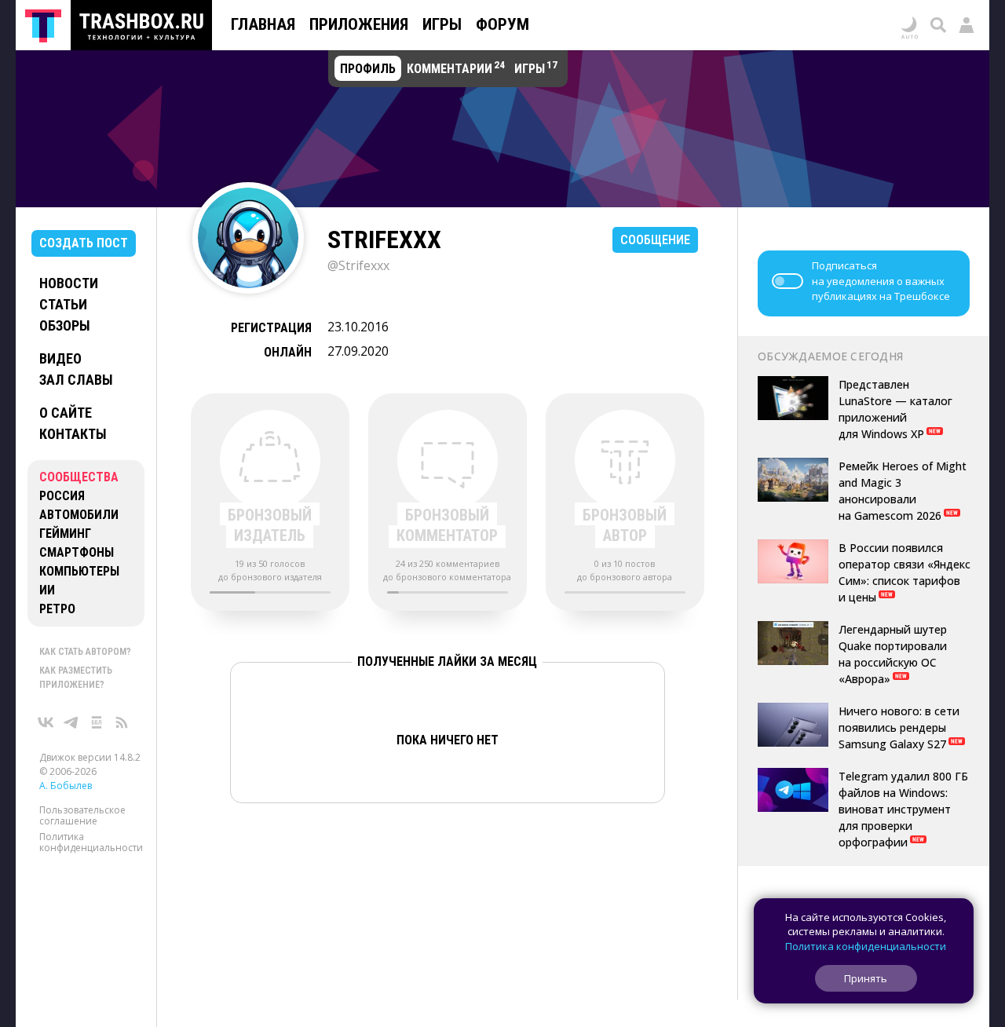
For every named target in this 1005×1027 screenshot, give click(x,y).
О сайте (65, 412)
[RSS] (121, 722)
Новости (68, 283)
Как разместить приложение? (75, 677)
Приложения (358, 24)
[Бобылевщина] (96, 722)
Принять (865, 978)
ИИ (47, 590)
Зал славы (76, 379)
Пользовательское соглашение (82, 815)
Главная (263, 24)
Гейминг (65, 533)
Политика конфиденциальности (91, 842)
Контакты (73, 434)
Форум (502, 24)
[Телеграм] (71, 722)
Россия (62, 495)
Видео (60, 358)
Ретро (57, 608)
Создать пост (83, 243)
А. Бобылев (65, 785)
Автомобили (79, 514)
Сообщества (79, 477)
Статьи (63, 304)
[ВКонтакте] (46, 722)
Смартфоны (76, 552)
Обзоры (64, 325)
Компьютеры (79, 571)
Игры (442, 24)
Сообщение (655, 239)
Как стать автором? (85, 651)
